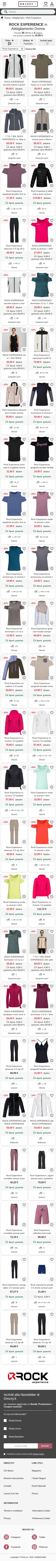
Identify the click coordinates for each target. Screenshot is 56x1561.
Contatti (7, 1486)
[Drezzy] (28, 4)
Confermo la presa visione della (25, 1454)
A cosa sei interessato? (15, 1414)
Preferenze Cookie (41, 1518)
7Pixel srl (24, 1557)
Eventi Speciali (39, 1486)
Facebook (15, 1547)
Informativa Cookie (41, 1510)
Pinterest (43, 1547)
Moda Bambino (16, 1436)
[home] (2, 18)
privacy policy (38, 1454)
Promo (35, 1493)
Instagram (16, 1537)
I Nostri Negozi (39, 1478)
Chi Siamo (8, 1470)
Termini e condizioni (13, 1510)
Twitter (42, 1537)
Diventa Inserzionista (13, 1478)
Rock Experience (10, 49)
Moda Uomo (15, 1428)
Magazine (36, 1470)
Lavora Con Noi (11, 1493)
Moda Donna (15, 1420)
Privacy (7, 1518)
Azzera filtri (30, 49)
